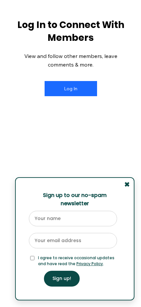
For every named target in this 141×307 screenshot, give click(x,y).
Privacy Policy (89, 263)
